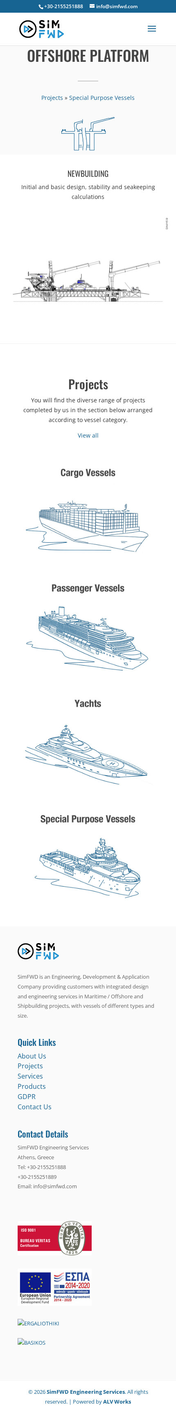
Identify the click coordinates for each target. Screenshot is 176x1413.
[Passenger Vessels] (88, 678)
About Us (32, 1056)
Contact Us (35, 1106)
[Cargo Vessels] (88, 563)
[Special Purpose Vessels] (88, 909)
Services (30, 1076)
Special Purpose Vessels (102, 98)
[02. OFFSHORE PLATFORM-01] (88, 323)
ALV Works (117, 1401)
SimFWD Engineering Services (86, 1391)
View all (88, 435)
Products (32, 1086)
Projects (52, 98)
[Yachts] (88, 793)
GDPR (27, 1096)
